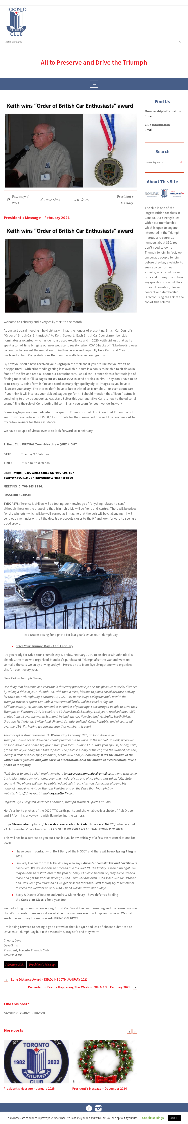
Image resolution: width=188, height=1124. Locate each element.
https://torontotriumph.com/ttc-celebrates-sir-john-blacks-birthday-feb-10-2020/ (59, 824)
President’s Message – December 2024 (99, 1088)
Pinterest (38, 1013)
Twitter (25, 1013)
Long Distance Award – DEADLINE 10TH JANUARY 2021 (49, 979)
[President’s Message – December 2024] (104, 1061)
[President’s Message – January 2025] (36, 1061)
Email (148, 116)
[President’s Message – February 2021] (70, 144)
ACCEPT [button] (175, 1118)
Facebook (10, 1013)
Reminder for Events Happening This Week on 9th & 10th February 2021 (79, 987)
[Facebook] (89, 1108)
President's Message (42, 964)
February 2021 (15, 964)
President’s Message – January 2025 (29, 1088)
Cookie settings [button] (153, 1118)
